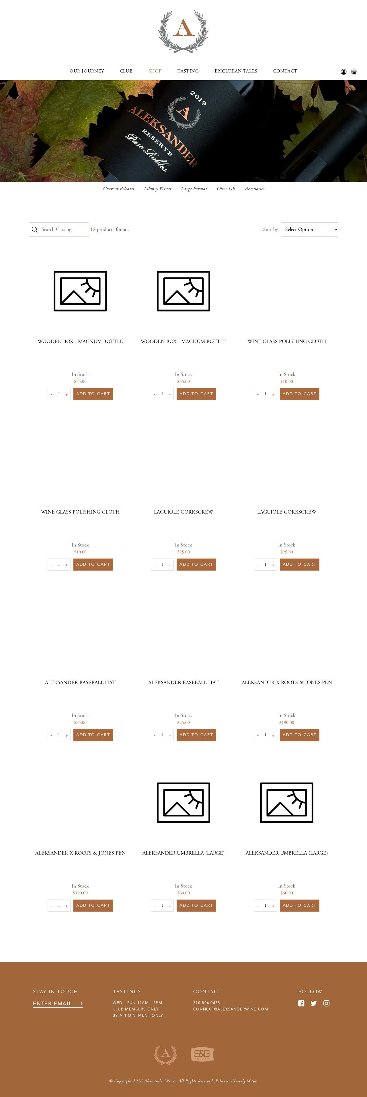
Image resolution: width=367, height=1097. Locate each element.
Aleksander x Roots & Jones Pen (287, 682)
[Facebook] (301, 1003)
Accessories (254, 188)
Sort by (270, 229)
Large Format (194, 188)
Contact (285, 71)
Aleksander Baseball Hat (80, 682)
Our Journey (87, 71)
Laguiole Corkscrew (183, 512)
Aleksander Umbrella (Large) (183, 853)
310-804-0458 (206, 1003)
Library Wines (157, 188)
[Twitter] (314, 1003)
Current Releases (118, 188)
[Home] (183, 51)
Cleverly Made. (244, 1081)
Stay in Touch (55, 991)
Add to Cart (93, 393)
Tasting (188, 71)
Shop (155, 71)
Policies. (222, 1081)
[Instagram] (326, 1003)
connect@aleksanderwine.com (230, 1009)
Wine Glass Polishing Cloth (286, 341)
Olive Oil (226, 188)
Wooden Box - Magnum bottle (80, 341)
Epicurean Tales (236, 71)
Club (126, 71)
